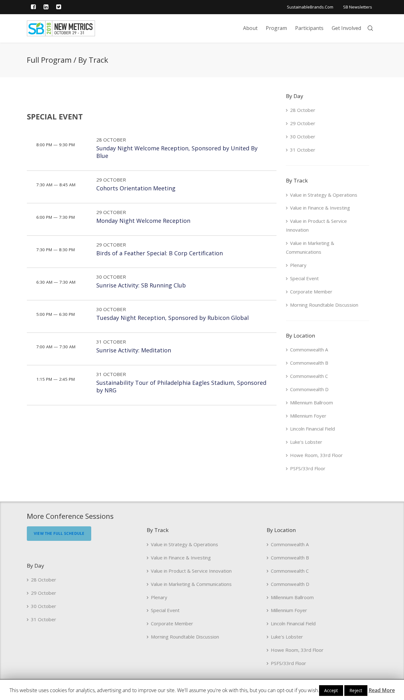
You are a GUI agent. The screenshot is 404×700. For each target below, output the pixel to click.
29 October (111, 179)
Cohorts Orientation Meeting (135, 188)
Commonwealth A (309, 349)
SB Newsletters (357, 7)
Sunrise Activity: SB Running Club (141, 285)
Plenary (298, 265)
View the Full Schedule (59, 533)
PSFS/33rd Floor (307, 468)
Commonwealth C (309, 376)
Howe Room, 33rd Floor (316, 455)
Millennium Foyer (308, 416)
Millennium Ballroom (311, 402)
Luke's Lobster (306, 442)
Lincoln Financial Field (312, 428)
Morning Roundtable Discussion (324, 305)
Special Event (304, 278)
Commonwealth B (309, 363)
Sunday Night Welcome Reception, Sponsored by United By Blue (177, 152)
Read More (382, 690)
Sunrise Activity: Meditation (133, 350)
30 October (111, 277)
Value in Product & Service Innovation (316, 225)
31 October (111, 341)
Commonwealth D (309, 389)
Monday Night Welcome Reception (143, 220)
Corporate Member (311, 291)
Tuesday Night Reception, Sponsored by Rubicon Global (172, 317)
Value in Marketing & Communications (310, 247)
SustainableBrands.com (310, 7)
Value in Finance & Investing (320, 208)
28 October (111, 139)
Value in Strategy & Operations (323, 195)
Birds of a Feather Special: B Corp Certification (159, 253)
